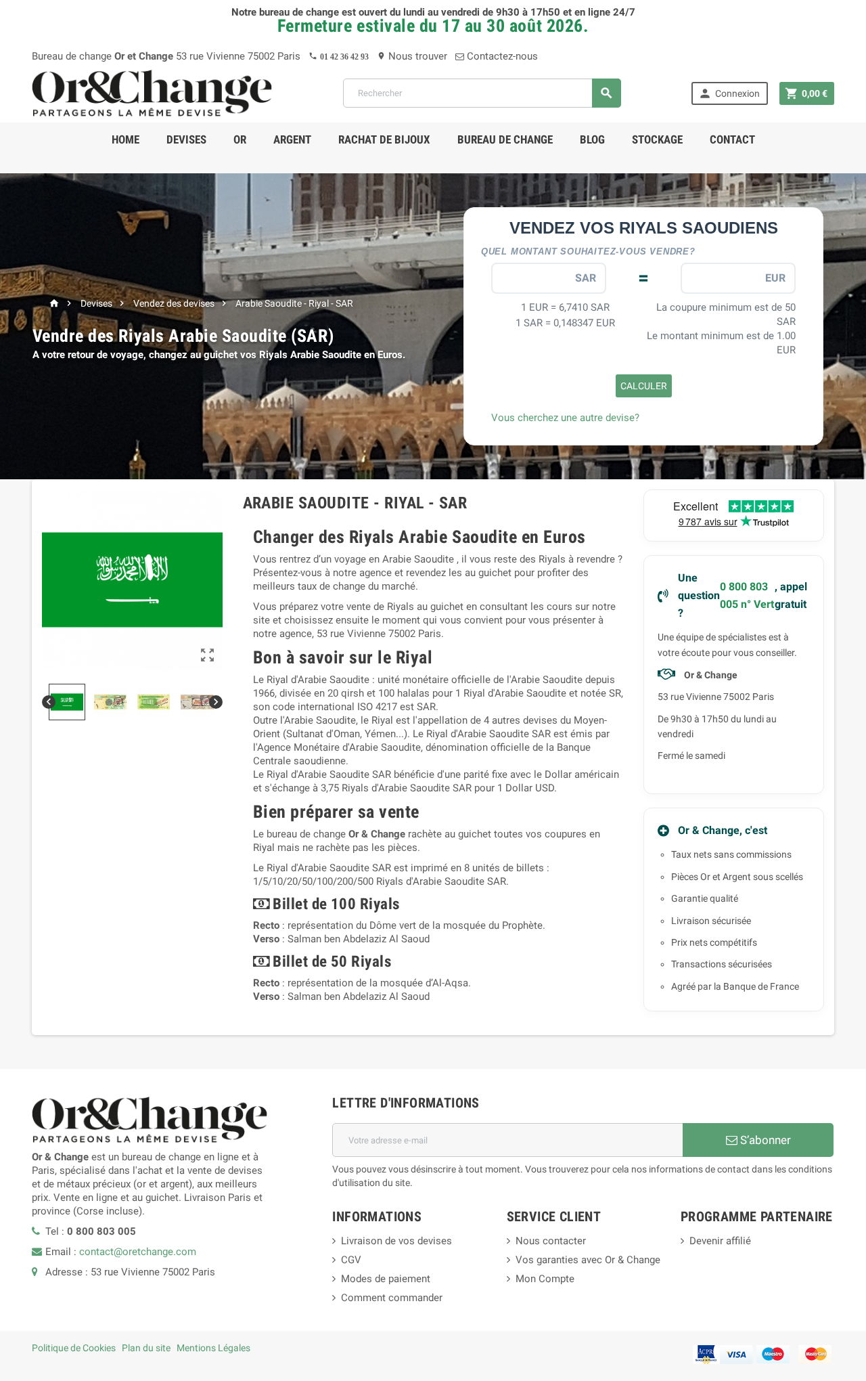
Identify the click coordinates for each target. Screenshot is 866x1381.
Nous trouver (412, 56)
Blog (592, 139)
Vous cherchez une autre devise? (565, 418)
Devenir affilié (720, 1241)
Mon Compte (545, 1279)
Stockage (657, 139)
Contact (732, 139)
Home (125, 139)
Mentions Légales (213, 1347)
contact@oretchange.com (137, 1252)
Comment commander (391, 1298)
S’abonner (764, 1140)
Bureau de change (505, 139)
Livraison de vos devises (396, 1241)
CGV (351, 1260)
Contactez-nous (501, 56)
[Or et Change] (152, 93)
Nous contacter (551, 1241)
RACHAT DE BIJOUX (384, 139)
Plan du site (146, 1347)
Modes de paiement (385, 1279)
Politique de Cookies (74, 1347)
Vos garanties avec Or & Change (588, 1260)
